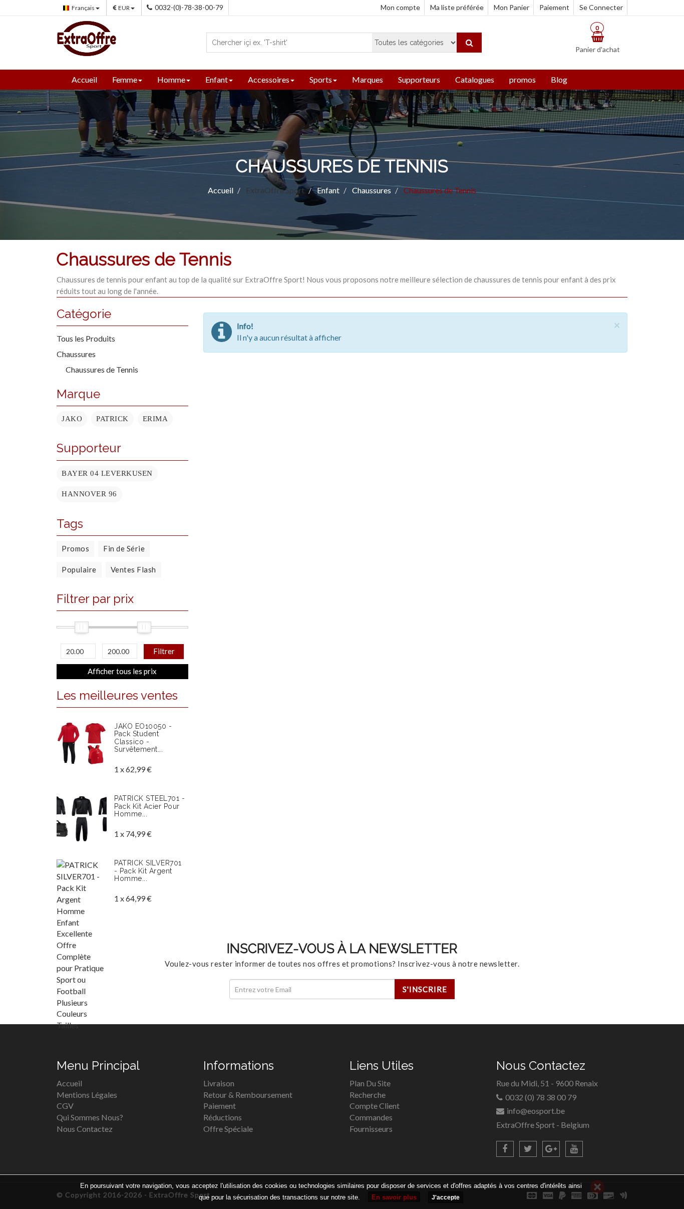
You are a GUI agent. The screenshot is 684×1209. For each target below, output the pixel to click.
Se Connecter (601, 7)
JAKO (72, 419)
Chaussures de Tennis (102, 369)
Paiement (554, 7)
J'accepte (446, 1197)
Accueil (84, 79)
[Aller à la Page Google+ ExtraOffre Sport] (551, 1149)
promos (522, 79)
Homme (171, 79)
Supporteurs (419, 79)
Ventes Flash (133, 569)
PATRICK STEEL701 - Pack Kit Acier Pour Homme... (149, 806)
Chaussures (76, 354)
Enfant (216, 79)
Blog (559, 79)
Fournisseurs (371, 1128)
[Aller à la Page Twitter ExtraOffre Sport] (528, 1149)
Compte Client (375, 1105)
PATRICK (112, 419)
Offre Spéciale (228, 1128)
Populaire (79, 569)
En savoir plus (394, 1197)
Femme (124, 79)
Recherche (368, 1094)
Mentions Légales (87, 1094)
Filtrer (164, 651)
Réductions (222, 1117)
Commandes (371, 1117)
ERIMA (155, 419)
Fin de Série (124, 548)
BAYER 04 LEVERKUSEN (107, 473)
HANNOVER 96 (89, 494)
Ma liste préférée (457, 7)
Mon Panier (511, 7)
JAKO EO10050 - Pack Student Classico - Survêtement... (143, 737)
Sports (320, 79)
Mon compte (400, 7)
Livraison (218, 1083)
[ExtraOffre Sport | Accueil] (87, 37)
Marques (367, 79)
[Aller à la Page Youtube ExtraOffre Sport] (574, 1149)
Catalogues (474, 79)
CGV (65, 1105)
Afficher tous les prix (122, 671)
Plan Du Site (370, 1083)
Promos (75, 548)
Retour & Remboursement (247, 1094)
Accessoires (268, 79)
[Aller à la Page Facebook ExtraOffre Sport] (505, 1149)
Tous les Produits (86, 338)
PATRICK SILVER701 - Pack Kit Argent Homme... (148, 870)
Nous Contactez (85, 1128)
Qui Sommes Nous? (90, 1117)
